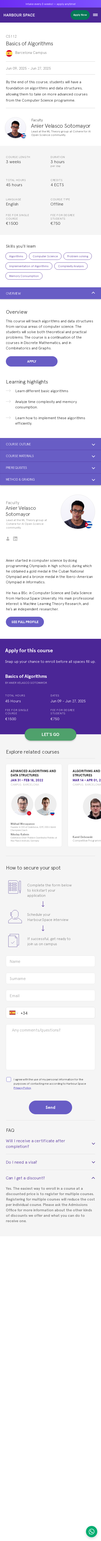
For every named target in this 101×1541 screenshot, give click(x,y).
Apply (31, 361)
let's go (50, 734)
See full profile (25, 622)
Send (50, 1107)
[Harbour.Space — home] (19, 15)
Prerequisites (16, 467)
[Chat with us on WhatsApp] (91, 1531)
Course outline (18, 444)
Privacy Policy (22, 1088)
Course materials (20, 456)
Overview (13, 293)
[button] (95, 15)
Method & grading (20, 479)
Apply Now (80, 15)
